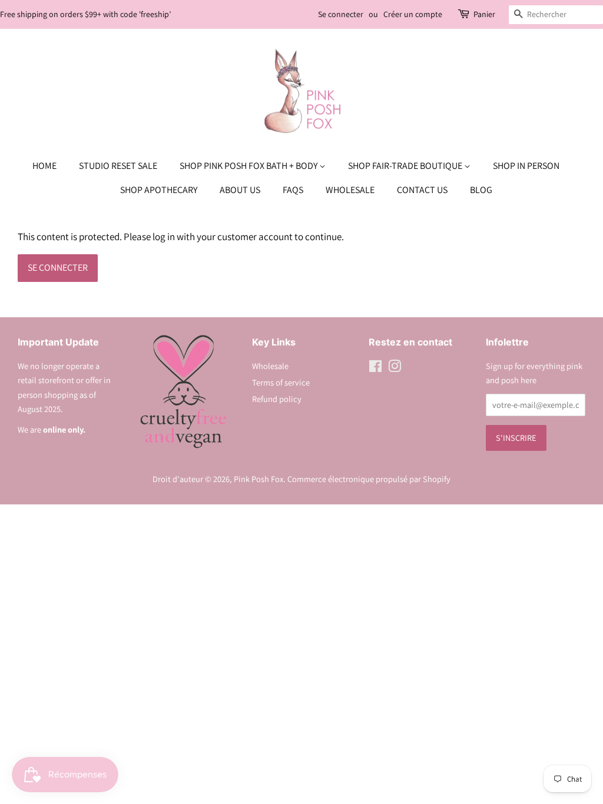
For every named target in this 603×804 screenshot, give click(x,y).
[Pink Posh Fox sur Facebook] (375, 368)
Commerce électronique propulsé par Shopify (368, 478)
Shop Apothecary (158, 190)
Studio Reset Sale (118, 166)
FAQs (293, 190)
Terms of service (281, 382)
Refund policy (277, 398)
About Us (240, 190)
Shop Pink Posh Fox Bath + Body (249, 166)
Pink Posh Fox (258, 478)
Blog (481, 190)
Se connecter (340, 14)
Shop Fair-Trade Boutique (406, 166)
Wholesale (350, 190)
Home (44, 166)
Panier (484, 14)
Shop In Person (526, 166)
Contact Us (422, 190)
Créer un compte (412, 14)
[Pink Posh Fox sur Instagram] (394, 368)
